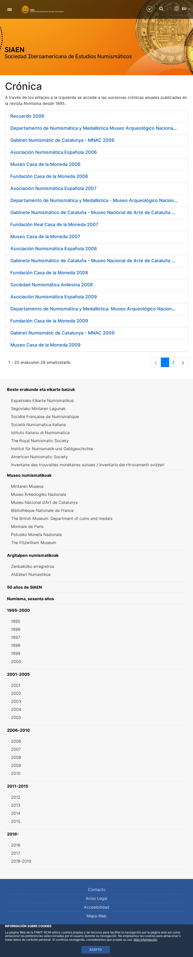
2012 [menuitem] (15, 797)
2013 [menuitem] (15, 805)
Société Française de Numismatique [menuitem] (45, 416)
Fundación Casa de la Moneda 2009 (49, 320)
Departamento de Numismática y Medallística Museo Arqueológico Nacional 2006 (98, 128)
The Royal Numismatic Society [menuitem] (40, 440)
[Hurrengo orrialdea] (183, 362)
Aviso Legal (96, 898)
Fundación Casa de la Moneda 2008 (49, 272)
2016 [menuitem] (15, 845)
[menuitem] (96, 389)
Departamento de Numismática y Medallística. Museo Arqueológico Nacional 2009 (99, 308)
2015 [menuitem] (15, 821)
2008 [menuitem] (16, 757)
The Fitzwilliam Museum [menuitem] (33, 542)
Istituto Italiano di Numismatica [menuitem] (40, 432)
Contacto (96, 889)
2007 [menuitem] (16, 749)
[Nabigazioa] (9, 9)
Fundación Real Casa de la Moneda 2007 (54, 224)
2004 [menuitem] (16, 709)
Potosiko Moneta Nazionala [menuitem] (36, 534)
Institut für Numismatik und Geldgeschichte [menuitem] (52, 448)
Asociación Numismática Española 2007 (53, 188)
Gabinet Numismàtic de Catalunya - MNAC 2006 (62, 140)
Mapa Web (96, 915)
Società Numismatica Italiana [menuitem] (38, 424)
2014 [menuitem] (15, 813)
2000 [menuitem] (16, 661)
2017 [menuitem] (15, 853)
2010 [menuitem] (15, 773)
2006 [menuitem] (16, 741)
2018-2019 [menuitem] (21, 861)
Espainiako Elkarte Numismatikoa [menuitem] (42, 400)
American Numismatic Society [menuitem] (39, 456)
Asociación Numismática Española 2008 (53, 248)
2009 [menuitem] (16, 765)
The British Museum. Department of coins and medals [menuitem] (61, 518)
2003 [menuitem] (16, 701)
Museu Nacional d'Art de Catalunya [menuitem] (44, 502)
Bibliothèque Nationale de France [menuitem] (42, 510)
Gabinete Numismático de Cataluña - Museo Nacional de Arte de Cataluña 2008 (96, 260)
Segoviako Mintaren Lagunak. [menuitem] (38, 408)
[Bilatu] (161, 8)
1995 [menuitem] (15, 621)
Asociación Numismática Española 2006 (53, 152)
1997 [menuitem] (15, 637)
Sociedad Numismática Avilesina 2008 (51, 284)
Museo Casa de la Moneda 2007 (45, 236)
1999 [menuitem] (15, 653)
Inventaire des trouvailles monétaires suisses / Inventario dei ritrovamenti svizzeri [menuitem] (87, 464)
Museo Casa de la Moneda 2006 (45, 164)
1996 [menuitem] (15, 629)
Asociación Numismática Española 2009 (53, 296)
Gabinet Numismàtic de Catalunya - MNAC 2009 (62, 332)
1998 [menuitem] (15, 645)
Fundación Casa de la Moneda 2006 (49, 176)
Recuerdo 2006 (27, 116)
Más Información (145, 939)
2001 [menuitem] (15, 685)
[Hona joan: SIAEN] (43, 9)
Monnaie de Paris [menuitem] (27, 526)
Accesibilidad (96, 907)
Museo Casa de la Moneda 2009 (45, 345)
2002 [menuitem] (16, 693)
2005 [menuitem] (16, 717)
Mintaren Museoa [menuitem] (27, 486)
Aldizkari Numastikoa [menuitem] (31, 574)
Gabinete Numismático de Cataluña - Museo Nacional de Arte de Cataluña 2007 (96, 212)
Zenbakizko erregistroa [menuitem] (32, 566)
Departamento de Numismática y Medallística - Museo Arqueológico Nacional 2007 (100, 200)
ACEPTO (95, 949)
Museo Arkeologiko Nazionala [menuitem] (38, 494)
